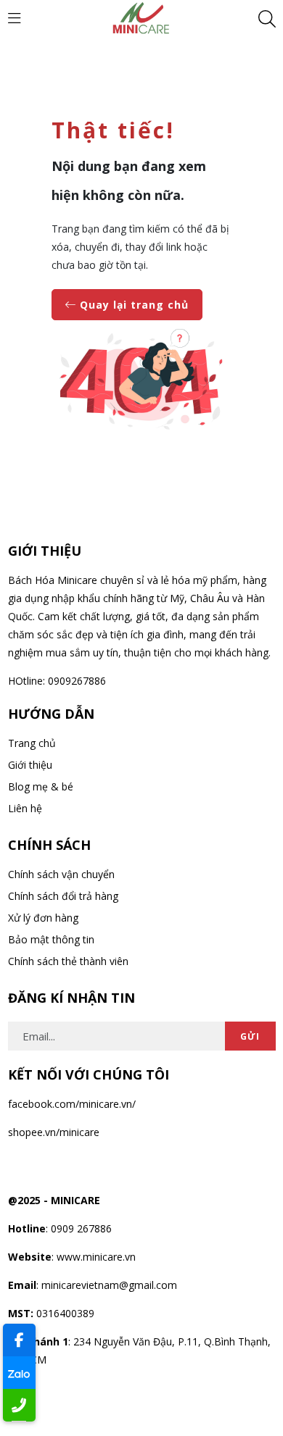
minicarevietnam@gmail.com (109, 1285)
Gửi (250, 1036)
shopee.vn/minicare (53, 1132)
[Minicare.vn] (141, 17)
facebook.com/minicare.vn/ (72, 1104)
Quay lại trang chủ (132, 305)
